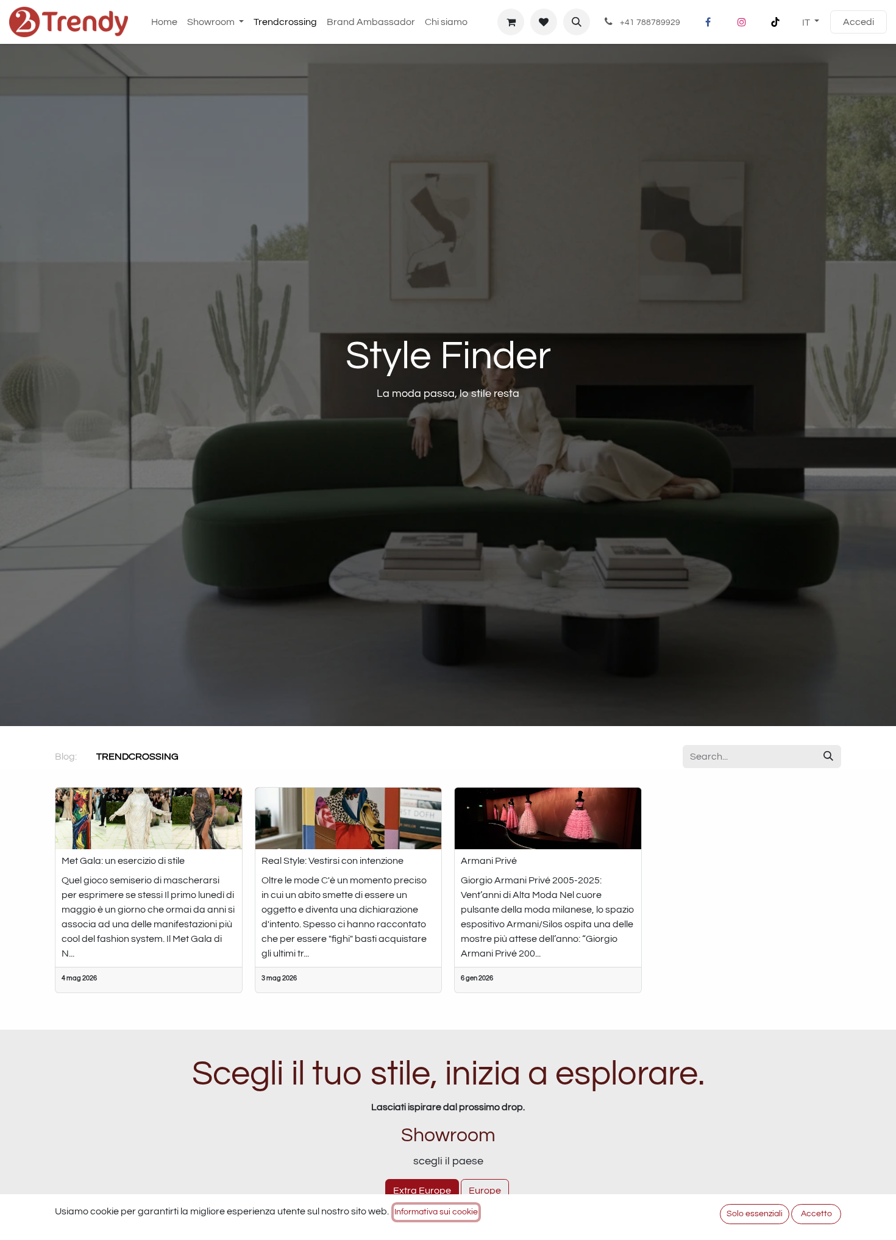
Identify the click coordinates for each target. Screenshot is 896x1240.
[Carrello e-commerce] (510, 22)
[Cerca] (828, 756)
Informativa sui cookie (436, 1212)
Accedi (858, 22)
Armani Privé (489, 861)
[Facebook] (708, 22)
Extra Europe (422, 1190)
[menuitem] (164, 22)
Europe (485, 1190)
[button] (576, 22)
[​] (188, 756)
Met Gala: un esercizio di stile (123, 861)
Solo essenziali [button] (755, 1214)
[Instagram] (742, 22)
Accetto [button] (816, 1214)
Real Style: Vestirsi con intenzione (332, 861)
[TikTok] (775, 22)
